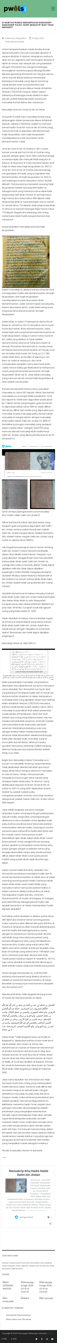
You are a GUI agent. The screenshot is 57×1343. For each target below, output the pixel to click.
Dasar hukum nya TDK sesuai (18, 1319)
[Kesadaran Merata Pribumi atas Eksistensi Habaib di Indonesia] (47, 1299)
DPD (5, 1339)
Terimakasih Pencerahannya (18, 1315)
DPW (15, 1339)
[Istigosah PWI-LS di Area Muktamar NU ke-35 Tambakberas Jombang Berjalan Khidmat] (10, 1286)
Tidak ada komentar (14, 41)
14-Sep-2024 (38, 38)
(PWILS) (50, 1333)
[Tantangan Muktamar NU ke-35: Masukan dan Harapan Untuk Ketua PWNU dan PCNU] (10, 1299)
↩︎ (5, 1157)
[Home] (16, 8)
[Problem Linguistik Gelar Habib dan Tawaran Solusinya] (47, 1286)
